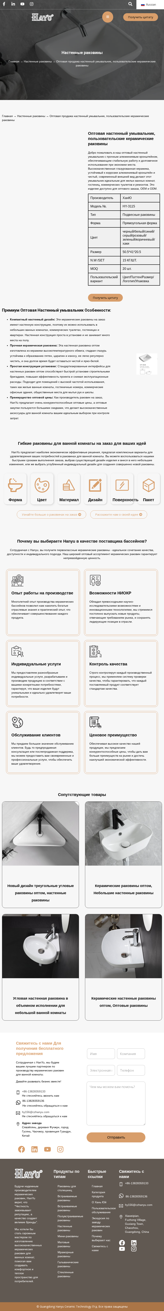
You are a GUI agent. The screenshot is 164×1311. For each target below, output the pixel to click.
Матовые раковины (64, 1244)
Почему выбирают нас (101, 1238)
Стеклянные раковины (66, 1274)
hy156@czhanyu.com (35, 1112)
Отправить (116, 1137)
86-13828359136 (136, 1196)
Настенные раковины (82, 52)
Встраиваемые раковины (67, 1198)
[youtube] (23, 4)
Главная (14, 61)
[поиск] (130, 4)
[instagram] (33, 4)
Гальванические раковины (68, 1264)
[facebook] (5, 4)
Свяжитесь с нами (100, 1248)
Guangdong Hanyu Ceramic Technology (65, 1306)
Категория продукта (98, 1194)
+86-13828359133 (33, 1091)
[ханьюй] (43, 17)
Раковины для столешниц (67, 1188)
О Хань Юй (99, 1202)
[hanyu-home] (29, 1173)
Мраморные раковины (66, 1254)
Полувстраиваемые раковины (70, 1218)
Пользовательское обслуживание (103, 1210)
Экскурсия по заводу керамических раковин (101, 1224)
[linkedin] (14, 4)
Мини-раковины (68, 1236)
